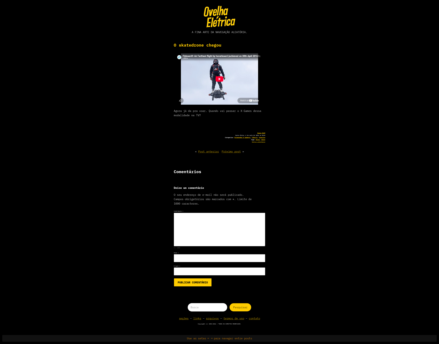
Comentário (178, 211)
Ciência (254, 137)
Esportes (262, 137)
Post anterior (208, 151)
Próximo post (231, 151)
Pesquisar (240, 307)
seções (184, 318)
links (197, 318)
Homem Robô (261, 133)
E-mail (177, 266)
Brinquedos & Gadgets (242, 137)
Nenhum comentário (258, 142)
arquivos (212, 318)
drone (258, 139)
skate (263, 139)
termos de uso (234, 318)
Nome (176, 253)
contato (254, 318)
